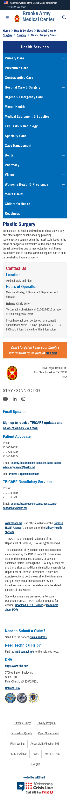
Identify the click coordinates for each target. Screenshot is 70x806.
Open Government (48, 733)
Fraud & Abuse (18, 754)
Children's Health (17, 204)
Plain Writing (17, 744)
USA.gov (35, 764)
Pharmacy (12, 165)
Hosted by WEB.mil (34, 777)
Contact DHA (12, 688)
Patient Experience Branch (24, 474)
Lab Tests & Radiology (21, 126)
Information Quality (21, 733)
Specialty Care (15, 136)
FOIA (35, 754)
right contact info (24, 652)
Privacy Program (46, 723)
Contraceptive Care (19, 78)
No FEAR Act (52, 754)
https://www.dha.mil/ (16, 666)
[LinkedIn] (15, 400)
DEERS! (51, 353)
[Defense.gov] (10, 697)
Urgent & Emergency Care (24, 97)
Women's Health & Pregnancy (26, 184)
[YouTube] (5, 400)
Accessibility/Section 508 (45, 744)
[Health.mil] (22, 697)
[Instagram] (23, 400)
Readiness (12, 213)
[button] (18, 7)
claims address (38, 637)
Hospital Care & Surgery (22, 87)
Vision (9, 175)
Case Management (18, 145)
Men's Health (14, 194)
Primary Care (14, 58)
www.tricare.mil (13, 523)
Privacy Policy (22, 723)
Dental (9, 155)
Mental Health (15, 107)
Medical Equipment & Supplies (27, 116)
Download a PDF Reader (29, 605)
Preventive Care (16, 68)
